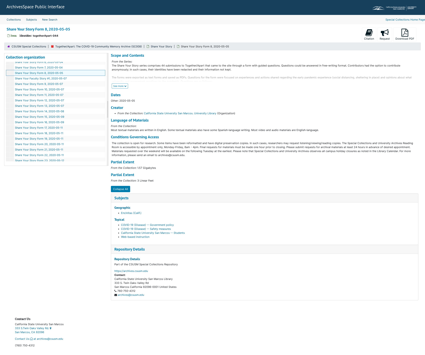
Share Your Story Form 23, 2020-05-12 (39, 160)
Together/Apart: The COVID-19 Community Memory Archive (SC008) (98, 46)
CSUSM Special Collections (29, 46)
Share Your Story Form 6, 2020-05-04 (39, 62)
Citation (369, 38)
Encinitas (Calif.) (131, 213)
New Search (49, 19)
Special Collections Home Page (405, 19)
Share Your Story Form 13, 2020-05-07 (39, 105)
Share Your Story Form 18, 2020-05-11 (39, 133)
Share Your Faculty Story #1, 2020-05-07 (41, 78)
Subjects (31, 19)
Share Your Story (161, 46)
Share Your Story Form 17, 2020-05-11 (39, 127)
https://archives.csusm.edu (131, 271)
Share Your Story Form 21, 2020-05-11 (39, 149)
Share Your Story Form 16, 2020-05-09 (39, 122)
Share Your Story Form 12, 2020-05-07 (39, 100)
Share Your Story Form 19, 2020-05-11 (39, 138)
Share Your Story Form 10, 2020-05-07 (39, 89)
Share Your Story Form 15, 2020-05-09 (39, 116)
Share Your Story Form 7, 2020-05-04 (39, 67)
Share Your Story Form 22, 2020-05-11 (39, 155)
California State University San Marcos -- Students (153, 232)
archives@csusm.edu (131, 294)
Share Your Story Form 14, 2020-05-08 (39, 111)
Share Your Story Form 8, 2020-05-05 (39, 73)
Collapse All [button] (120, 189)
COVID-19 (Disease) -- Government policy (147, 224)
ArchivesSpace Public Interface (35, 6)
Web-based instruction (135, 236)
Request (386, 38)
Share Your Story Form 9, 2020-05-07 (39, 84)
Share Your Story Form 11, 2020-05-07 (39, 95)
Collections (14, 19)
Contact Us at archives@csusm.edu (39, 338)
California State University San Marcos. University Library (180, 113)
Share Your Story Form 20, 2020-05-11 (39, 144)
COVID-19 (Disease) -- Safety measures (146, 228)
